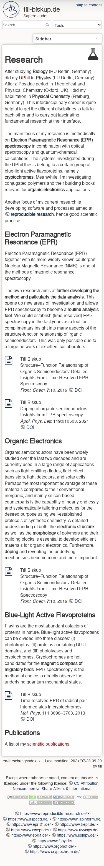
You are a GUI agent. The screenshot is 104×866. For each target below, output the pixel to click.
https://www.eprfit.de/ (29, 835)
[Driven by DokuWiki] (64, 801)
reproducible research (32, 214)
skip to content (89, 4)
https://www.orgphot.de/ (53, 846)
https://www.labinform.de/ (79, 819)
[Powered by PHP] (64, 796)
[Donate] (40, 796)
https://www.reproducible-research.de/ (53, 813)
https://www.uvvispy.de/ (78, 829)
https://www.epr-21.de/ (31, 824)
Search (48, 25)
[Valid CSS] (40, 801)
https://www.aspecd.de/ (28, 819)
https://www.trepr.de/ (77, 824)
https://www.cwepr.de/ (30, 829)
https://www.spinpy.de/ (76, 835)
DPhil (24, 77)
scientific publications (48, 744)
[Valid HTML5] (87, 796)
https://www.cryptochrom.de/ (55, 851)
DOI (78, 390)
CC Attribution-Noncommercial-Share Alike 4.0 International (56, 785)
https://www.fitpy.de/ (54, 840)
